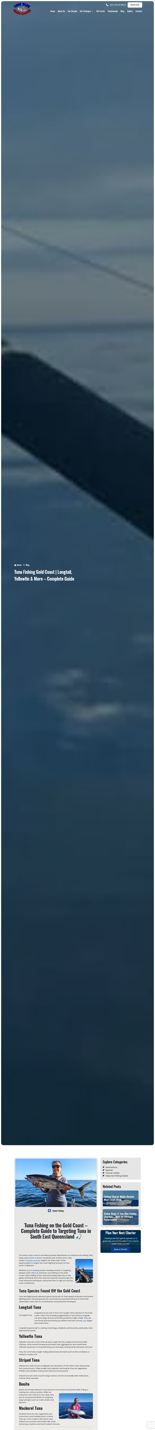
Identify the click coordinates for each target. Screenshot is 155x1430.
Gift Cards (100, 11)
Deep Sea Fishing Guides (117, 1176)
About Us (61, 11)
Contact (139, 11)
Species (109, 1170)
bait (36, 1273)
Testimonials (113, 11)
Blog (122, 11)
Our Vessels (72, 11)
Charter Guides (113, 1173)
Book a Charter (120, 1249)
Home (52, 11)
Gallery (130, 11)
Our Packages (85, 11)
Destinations (111, 1167)
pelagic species (33, 1260)
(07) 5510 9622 (118, 4)
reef (84, 1320)
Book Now (135, 5)
